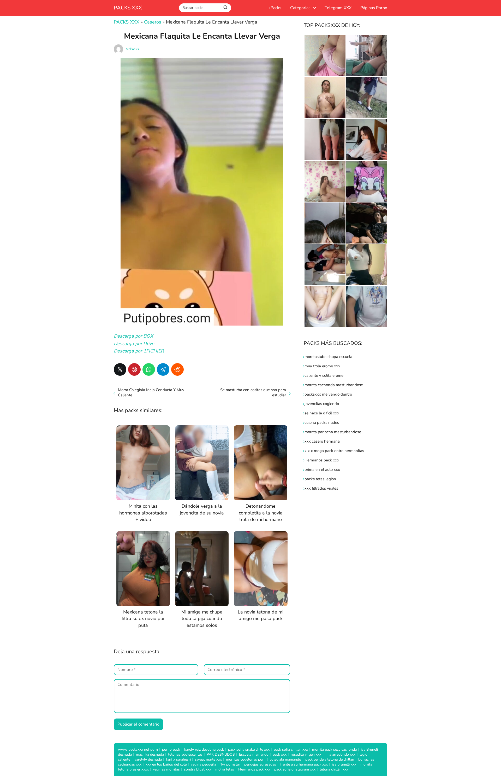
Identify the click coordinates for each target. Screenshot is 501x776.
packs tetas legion (320, 479)
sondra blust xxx (197, 769)
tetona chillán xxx (334, 769)
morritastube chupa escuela (328, 356)
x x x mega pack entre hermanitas (335, 450)
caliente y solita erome (324, 375)
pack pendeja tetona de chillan (329, 759)
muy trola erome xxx (322, 366)
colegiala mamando (285, 759)
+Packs (274, 8)
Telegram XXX (338, 8)
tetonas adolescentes (185, 754)
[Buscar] (225, 7)
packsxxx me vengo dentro (328, 394)
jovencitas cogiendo (322, 403)
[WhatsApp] (148, 369)
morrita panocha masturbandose (333, 432)
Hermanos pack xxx (322, 460)
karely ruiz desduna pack (204, 749)
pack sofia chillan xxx (291, 749)
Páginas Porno (373, 8)
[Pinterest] (134, 369)
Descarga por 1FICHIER (139, 351)
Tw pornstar (230, 764)
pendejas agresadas (260, 764)
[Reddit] (177, 369)
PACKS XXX (128, 7)
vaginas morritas (166, 769)
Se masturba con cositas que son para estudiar (253, 392)
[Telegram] (163, 369)
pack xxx (280, 754)
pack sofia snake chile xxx (249, 749)
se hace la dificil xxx (322, 413)
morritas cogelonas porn (246, 759)
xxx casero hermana (322, 441)
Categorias (300, 8)
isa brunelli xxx (344, 764)
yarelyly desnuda (148, 759)
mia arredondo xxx (340, 754)
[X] (120, 369)
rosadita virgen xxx (306, 754)
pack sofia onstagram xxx (294, 769)
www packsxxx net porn (138, 749)
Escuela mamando (254, 754)
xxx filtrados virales (321, 488)
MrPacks (132, 49)
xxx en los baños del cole (166, 764)
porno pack (171, 749)
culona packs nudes (322, 422)
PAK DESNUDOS (221, 754)
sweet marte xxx (208, 759)
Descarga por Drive (134, 343)
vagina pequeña (203, 764)
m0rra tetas (224, 769)
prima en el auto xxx (322, 469)
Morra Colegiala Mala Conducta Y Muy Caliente (151, 392)
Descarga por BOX (134, 336)
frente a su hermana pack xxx (304, 764)
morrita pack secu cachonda (334, 749)
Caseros (152, 22)
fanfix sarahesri (178, 759)
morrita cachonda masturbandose (334, 384)
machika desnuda (150, 754)
